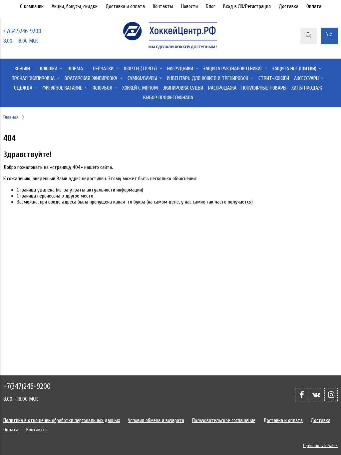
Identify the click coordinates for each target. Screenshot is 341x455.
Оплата (313, 6)
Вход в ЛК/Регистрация (247, 6)
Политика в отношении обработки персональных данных (61, 420)
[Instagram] (331, 394)
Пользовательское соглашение (223, 420)
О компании (32, 6)
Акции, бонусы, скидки (75, 6)
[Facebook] (301, 394)
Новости (189, 6)
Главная (11, 117)
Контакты (163, 6)
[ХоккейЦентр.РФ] (170, 49)
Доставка (288, 6)
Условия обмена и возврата (156, 420)
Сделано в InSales (320, 445)
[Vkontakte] (316, 394)
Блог (210, 6)
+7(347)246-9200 (22, 31)
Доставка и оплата (125, 6)
